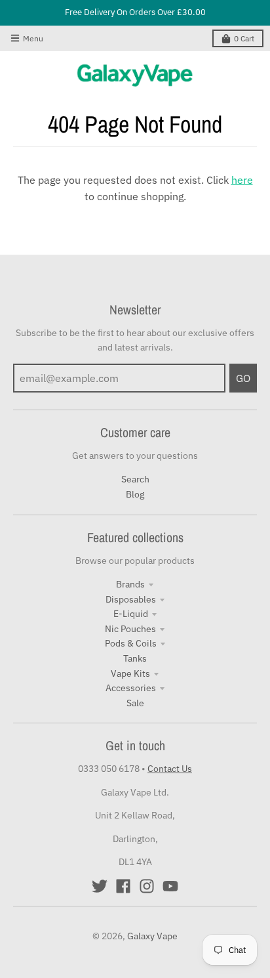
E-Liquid (130, 614)
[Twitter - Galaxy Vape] (99, 886)
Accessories (131, 688)
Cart (244, 38)
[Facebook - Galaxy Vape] (123, 886)
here (242, 179)
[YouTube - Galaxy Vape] (170, 886)
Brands (130, 584)
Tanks (135, 658)
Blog (135, 494)
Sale (135, 703)
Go (243, 378)
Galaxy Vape (152, 936)
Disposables (131, 599)
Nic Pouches (130, 629)
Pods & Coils (131, 643)
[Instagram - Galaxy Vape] (147, 886)
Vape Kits (130, 673)
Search (135, 479)
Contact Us (169, 769)
